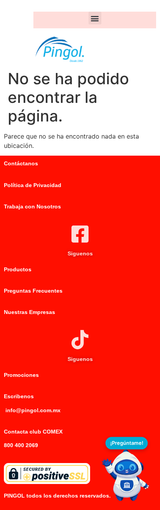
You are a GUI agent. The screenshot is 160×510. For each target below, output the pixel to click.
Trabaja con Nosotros (32, 206)
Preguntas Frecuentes (33, 291)
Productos (17, 269)
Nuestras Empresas (29, 312)
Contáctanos (21, 163)
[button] (95, 18)
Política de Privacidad (32, 185)
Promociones (21, 375)
